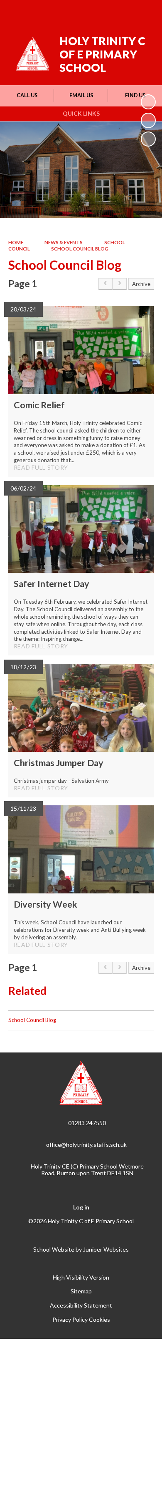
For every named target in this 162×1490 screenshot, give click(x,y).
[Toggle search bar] (123, 11)
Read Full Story (41, 467)
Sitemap (81, 1291)
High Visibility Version (81, 1277)
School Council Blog (79, 248)
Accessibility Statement (81, 1305)
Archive (141, 284)
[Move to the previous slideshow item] (148, 120)
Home (15, 242)
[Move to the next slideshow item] (148, 139)
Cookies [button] (99, 1319)
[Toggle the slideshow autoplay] (148, 101)
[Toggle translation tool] (102, 11)
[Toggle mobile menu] (145, 11)
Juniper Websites (106, 1249)
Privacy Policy (70, 1319)
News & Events (63, 242)
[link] (105, 284)
